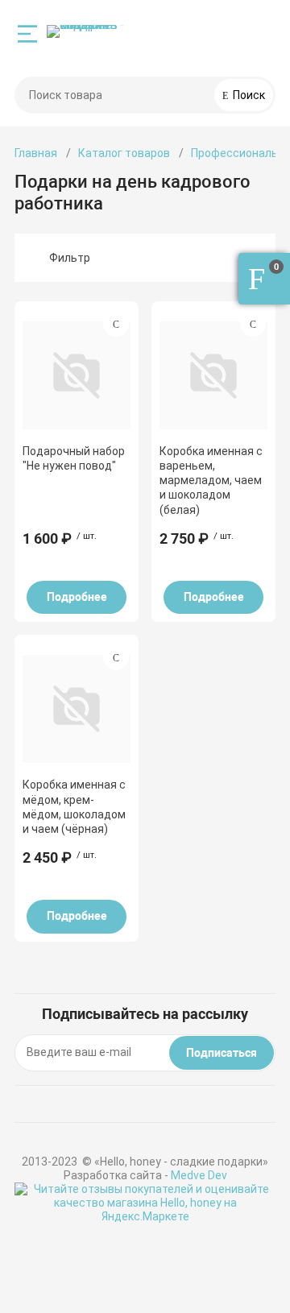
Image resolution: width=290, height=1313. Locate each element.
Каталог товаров (124, 153)
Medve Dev (199, 1175)
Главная (35, 153)
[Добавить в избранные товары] (116, 324)
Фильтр (69, 257)
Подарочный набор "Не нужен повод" (74, 458)
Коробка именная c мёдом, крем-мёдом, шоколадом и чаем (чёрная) (74, 806)
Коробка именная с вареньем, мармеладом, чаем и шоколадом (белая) (211, 480)
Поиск (247, 95)
